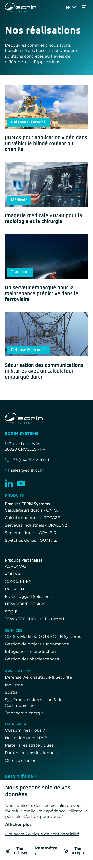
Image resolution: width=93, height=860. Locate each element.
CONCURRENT (19, 581)
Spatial (11, 692)
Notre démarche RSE (26, 738)
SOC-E (11, 611)
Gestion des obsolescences (32, 659)
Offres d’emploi (20, 760)
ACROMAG (15, 566)
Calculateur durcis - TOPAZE (32, 518)
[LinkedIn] (9, 483)
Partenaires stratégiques (29, 745)
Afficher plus (18, 824)
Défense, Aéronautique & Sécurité (38, 677)
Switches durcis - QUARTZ (31, 540)
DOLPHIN (14, 589)
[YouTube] (21, 483)
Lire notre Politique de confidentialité (42, 834)
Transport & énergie (24, 713)
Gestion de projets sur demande (37, 644)
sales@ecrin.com (27, 470)
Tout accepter (79, 851)
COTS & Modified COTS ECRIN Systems (43, 636)
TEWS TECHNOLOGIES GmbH (34, 619)
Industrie (14, 685)
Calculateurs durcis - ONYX (31, 510)
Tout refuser (21, 851)
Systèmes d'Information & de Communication (33, 702)
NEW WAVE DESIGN (25, 604)
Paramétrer (46, 851)
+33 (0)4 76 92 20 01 (30, 460)
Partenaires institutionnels (31, 752)
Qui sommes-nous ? (25, 730)
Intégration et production (30, 651)
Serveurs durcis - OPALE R (30, 532)
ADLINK (12, 574)
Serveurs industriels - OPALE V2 (36, 525)
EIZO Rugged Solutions (28, 596)
